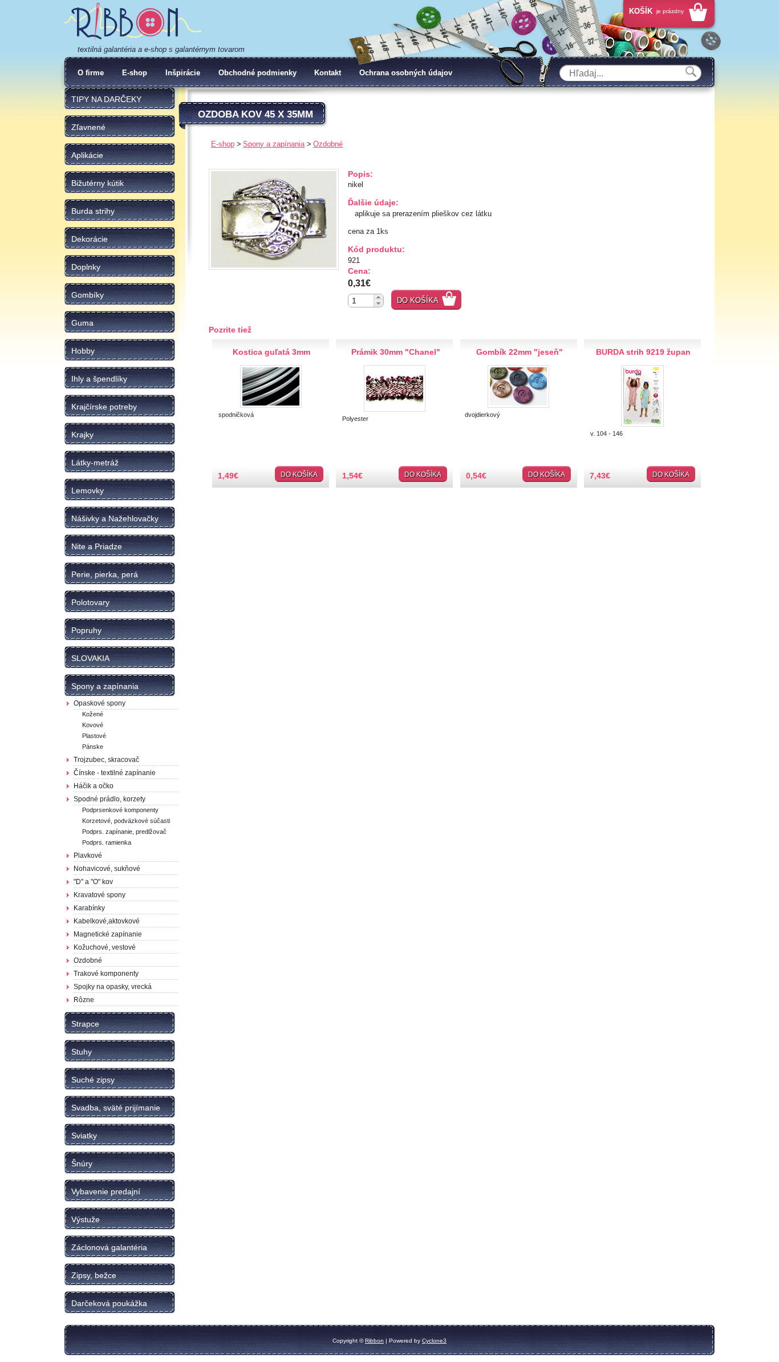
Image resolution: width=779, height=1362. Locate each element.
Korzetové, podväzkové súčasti (126, 820)
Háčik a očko (93, 786)
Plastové (94, 735)
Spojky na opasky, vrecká (113, 987)
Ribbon (374, 1340)
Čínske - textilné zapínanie (115, 773)
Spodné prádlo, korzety (109, 799)
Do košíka (418, 300)
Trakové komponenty (106, 974)
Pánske (92, 746)
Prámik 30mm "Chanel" (395, 351)
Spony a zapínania (274, 144)
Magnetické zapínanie (108, 934)
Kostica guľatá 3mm (271, 351)
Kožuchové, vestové (105, 947)
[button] (378, 297)
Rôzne (84, 1000)
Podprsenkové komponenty (120, 809)
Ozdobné (88, 960)
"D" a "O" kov (93, 882)
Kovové (92, 724)
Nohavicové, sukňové (107, 869)
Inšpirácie (182, 72)
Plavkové (88, 856)
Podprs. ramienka (106, 842)
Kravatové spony (99, 895)
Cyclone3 (434, 1340)
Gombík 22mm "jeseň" (519, 351)
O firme (91, 72)
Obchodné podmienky (257, 72)
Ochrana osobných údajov (405, 72)
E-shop (134, 72)
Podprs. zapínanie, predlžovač (124, 831)
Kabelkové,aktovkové (107, 921)
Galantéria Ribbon (132, 22)
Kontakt (327, 72)
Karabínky (89, 908)
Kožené (92, 714)
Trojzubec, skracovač (106, 760)
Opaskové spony (99, 703)
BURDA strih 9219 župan (643, 351)
